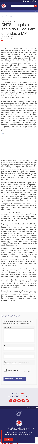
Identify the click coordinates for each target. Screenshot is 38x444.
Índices (19, 412)
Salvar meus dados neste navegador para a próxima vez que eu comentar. (17, 363)
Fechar (8, 439)
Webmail (19, 415)
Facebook (31, 1)
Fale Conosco (36, 1)
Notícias (6, 16)
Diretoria (19, 413)
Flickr (23, 1)
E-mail (6, 354)
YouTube (28, 1)
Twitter (26, 1)
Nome (6, 346)
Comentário (8, 327)
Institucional (19, 411)
